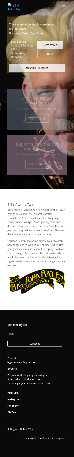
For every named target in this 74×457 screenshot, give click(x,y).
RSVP (50, 53)
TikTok (11, 412)
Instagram (13, 399)
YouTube (12, 392)
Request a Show (37, 67)
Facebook (13, 405)
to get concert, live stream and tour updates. (32, 26)
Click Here (37, 118)
